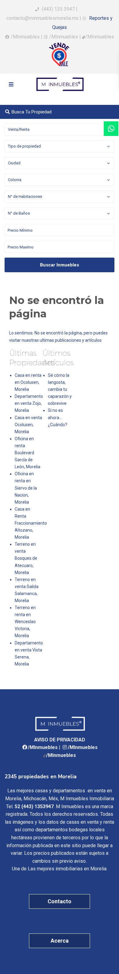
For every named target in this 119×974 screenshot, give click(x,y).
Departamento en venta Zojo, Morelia (29, 403)
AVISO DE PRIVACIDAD (59, 740)
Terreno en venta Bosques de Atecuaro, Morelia (26, 558)
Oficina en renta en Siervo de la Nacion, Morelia (26, 487)
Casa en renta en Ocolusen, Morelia (28, 382)
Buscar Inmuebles (59, 265)
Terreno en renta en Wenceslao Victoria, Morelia (25, 621)
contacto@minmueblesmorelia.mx (42, 18)
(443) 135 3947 (58, 9)
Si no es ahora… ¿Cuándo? (57, 417)
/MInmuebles (25, 37)
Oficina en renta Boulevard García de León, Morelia (27, 452)
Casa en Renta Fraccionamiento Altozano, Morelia (31, 523)
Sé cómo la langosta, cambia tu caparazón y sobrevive (60, 389)
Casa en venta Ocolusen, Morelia (28, 424)
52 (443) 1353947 (34, 806)
